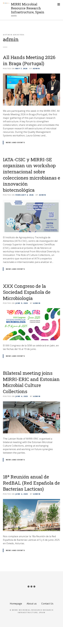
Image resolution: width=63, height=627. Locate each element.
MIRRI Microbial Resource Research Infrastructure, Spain (27, 8)
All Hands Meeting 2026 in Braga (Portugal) (29, 60)
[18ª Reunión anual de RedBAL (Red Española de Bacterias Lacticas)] (31, 500)
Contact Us (47, 603)
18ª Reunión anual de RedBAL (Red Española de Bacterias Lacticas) (31, 483)
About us (32, 603)
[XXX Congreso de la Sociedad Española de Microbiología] (31, 310)
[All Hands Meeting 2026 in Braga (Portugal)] (31, 75)
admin (11, 39)
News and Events (15, 142)
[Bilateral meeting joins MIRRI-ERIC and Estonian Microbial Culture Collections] (31, 403)
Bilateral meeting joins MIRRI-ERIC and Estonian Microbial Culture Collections (31, 382)
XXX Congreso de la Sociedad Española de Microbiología (26, 292)
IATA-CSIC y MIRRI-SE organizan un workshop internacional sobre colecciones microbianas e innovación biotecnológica (31, 174)
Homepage (16, 603)
